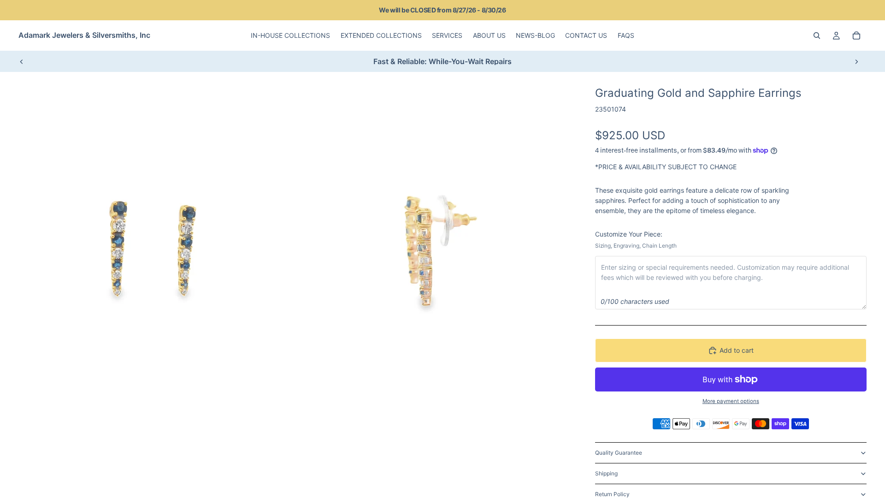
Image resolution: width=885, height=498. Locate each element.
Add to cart (737, 350)
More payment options (730, 401)
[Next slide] (856, 61)
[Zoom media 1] (156, 249)
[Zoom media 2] (434, 249)
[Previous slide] (22, 61)
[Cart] (856, 35)
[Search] (817, 35)
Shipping (606, 473)
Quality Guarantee (618, 452)
